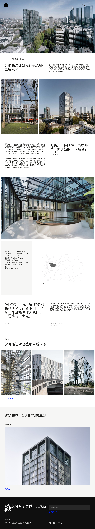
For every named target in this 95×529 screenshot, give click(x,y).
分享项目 (7, 324)
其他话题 (7, 489)
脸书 (50, 523)
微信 (62, 523)
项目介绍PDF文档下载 (56, 324)
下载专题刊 (53, 325)
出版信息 (14, 523)
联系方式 (7, 523)
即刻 (54, 523)
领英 (58, 523)
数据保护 (28, 523)
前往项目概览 (9, 398)
